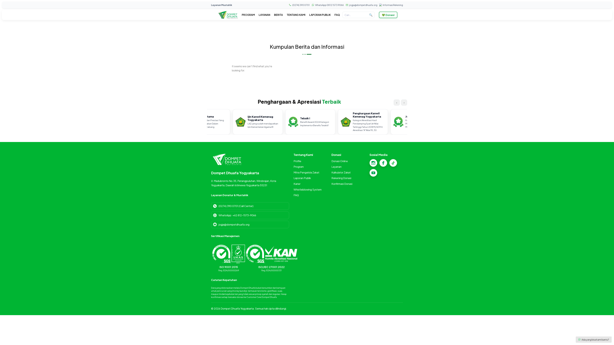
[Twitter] (393, 163)
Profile (297, 161)
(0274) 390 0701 (301, 5)
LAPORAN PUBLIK (320, 15)
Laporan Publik (302, 178)
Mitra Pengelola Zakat (306, 172)
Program (299, 166)
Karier (297, 183)
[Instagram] (373, 163)
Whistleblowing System (308, 189)
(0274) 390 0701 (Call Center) (236, 206)
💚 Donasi (388, 15)
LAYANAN (264, 15)
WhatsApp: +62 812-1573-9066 (237, 215)
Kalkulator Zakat (341, 172)
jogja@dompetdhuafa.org (363, 5)
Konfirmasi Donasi (341, 183)
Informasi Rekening (393, 5)
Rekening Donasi (341, 178)
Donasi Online (339, 161)
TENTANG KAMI (296, 15)
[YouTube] (373, 173)
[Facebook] (383, 163)
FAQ (337, 15)
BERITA (278, 15)
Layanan (336, 166)
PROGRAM (248, 15)
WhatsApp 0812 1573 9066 (329, 5)
